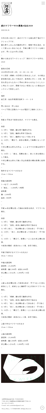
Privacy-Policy (5, 408)
